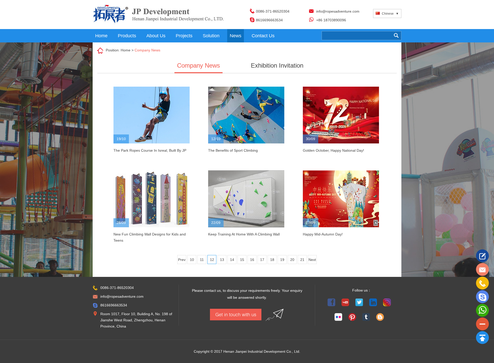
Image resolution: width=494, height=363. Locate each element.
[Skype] (482, 296)
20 (292, 260)
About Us (155, 35)
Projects (184, 35)
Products (127, 35)
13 (222, 260)
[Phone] (482, 283)
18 (272, 260)
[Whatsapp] (482, 310)
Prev (182, 260)
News (235, 35)
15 (242, 260)
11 (202, 260)
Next (312, 260)
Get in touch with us (235, 314)
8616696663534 (269, 20)
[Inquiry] (482, 255)
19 (282, 260)
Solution (211, 35)
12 (212, 260)
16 (252, 260)
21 (302, 260)
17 (262, 260)
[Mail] (482, 269)
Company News (147, 50)
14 (232, 260)
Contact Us (263, 35)
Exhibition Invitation (277, 65)
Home (101, 35)
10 (192, 260)
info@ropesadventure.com (337, 11)
